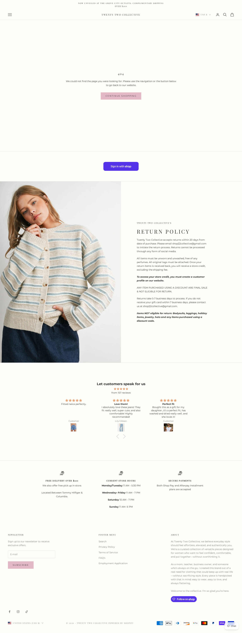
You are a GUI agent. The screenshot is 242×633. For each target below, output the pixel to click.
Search (103, 541)
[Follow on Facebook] (9, 611)
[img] (121, 389)
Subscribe (21, 565)
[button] (118, 436)
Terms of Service (108, 552)
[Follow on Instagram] (18, 611)
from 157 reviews (121, 392)
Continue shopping (121, 96)
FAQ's (102, 557)
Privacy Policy (107, 546)
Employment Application (113, 563)
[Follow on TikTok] (26, 611)
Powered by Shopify (121, 623)
